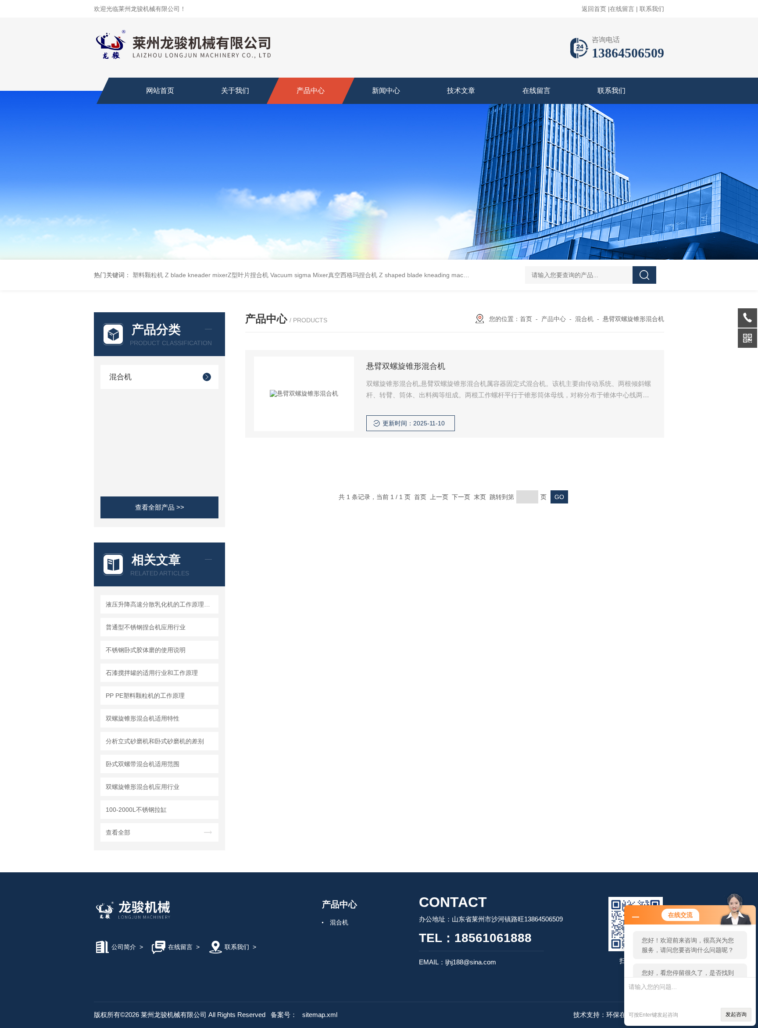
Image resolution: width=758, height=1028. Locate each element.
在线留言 (622, 8)
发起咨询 (736, 1014)
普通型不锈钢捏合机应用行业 (146, 627)
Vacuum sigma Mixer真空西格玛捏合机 (323, 274)
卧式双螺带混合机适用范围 (142, 763)
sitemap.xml (319, 1014)
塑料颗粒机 (147, 274)
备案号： (284, 1014)
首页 (526, 318)
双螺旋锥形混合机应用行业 (142, 786)
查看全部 (118, 832)
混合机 (120, 377)
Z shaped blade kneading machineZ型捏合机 (441, 274)
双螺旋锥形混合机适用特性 (142, 718)
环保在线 (619, 1014)
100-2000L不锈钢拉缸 (136, 809)
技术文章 (461, 90)
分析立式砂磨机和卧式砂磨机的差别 (155, 741)
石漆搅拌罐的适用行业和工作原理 (152, 672)
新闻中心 (386, 90)
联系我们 (652, 8)
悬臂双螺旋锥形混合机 (633, 318)
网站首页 (160, 90)
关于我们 (235, 90)
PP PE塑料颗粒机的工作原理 (145, 695)
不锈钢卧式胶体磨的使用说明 (146, 649)
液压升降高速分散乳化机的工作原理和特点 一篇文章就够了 (161, 604)
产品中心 (311, 90)
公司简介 (123, 946)
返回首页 (594, 8)
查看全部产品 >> (159, 507)
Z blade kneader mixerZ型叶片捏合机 (216, 274)
